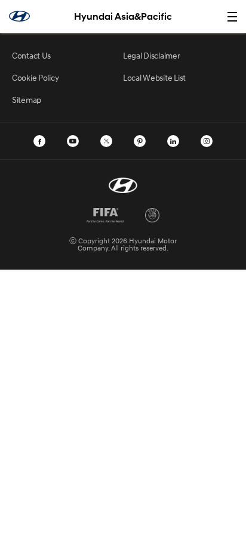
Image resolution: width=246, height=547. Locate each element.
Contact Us (31, 55)
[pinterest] (140, 141)
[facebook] (39, 141)
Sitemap (26, 99)
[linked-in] (173, 141)
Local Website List (154, 77)
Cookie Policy (35, 77)
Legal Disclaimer (151, 55)
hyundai (19, 16)
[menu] (232, 17)
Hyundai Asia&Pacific (123, 16)
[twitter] (106, 141)
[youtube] (73, 141)
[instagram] (207, 141)
